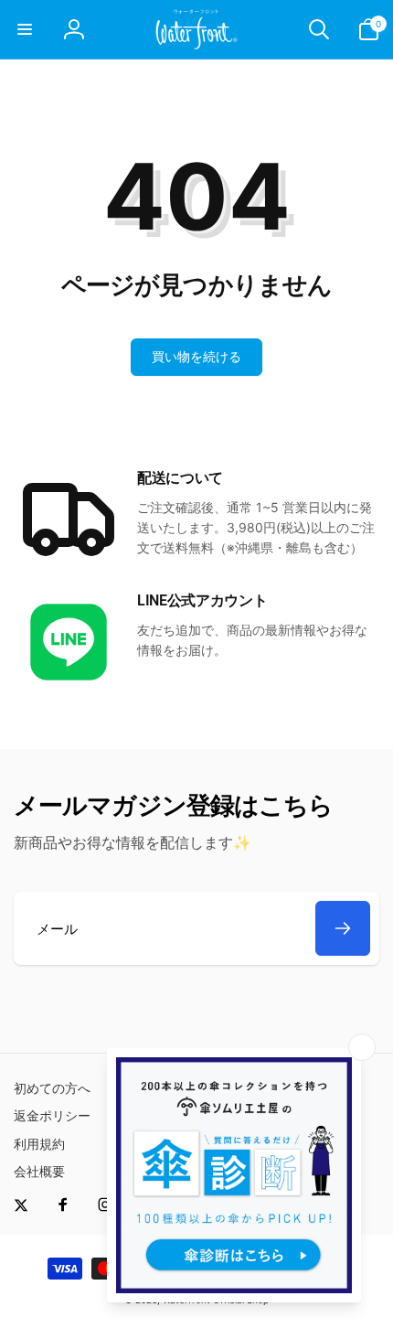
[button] (25, 29)
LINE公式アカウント (202, 600)
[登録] (342, 928)
